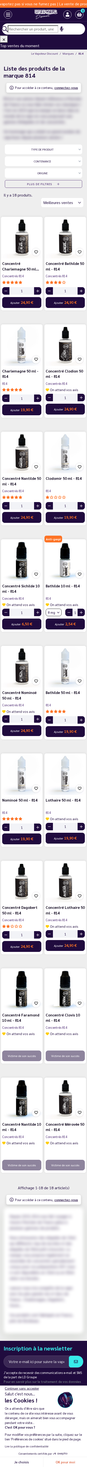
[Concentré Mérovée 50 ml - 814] (65, 1098)
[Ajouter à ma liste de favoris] (36, 252)
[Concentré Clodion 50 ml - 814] (65, 345)
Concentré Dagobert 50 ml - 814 (19, 910)
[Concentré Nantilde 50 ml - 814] (22, 452)
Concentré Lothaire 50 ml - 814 (65, 910)
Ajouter (21, 302)
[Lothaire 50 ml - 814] (65, 774)
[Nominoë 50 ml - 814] (22, 774)
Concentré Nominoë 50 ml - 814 (19, 695)
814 (4, 383)
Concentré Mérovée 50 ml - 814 (65, 1127)
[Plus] (37, 291)
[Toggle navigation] (3, 14)
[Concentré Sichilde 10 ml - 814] (22, 560)
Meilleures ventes (58, 202)
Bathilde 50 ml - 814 (63, 692)
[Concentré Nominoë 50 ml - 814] (22, 666)
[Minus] (5, 291)
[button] (79, 14)
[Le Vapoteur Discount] (40, 14)
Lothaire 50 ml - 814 (63, 800)
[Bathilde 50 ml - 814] (65, 666)
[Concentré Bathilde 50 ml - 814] (65, 237)
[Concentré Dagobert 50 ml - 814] (22, 881)
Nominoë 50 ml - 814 (19, 800)
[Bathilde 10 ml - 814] (65, 560)
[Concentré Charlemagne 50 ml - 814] (22, 237)
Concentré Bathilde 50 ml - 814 (65, 266)
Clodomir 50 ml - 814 (63, 478)
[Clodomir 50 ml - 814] (65, 452)
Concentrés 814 (13, 276)
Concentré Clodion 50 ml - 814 (64, 374)
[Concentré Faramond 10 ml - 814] (22, 989)
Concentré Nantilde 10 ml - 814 (21, 1127)
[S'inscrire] (76, 1361)
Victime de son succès (22, 1056)
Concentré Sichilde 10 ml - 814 (20, 589)
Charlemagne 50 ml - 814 (20, 374)
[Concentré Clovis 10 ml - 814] (65, 989)
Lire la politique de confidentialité (26, 1446)
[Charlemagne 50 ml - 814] (22, 345)
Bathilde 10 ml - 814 (63, 586)
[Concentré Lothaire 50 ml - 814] (65, 881)
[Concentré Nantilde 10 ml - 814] (22, 1098)
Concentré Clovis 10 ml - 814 (63, 1018)
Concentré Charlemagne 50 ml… (20, 266)
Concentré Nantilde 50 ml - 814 (21, 481)
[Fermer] (4, 39)
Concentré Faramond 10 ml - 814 (20, 1018)
